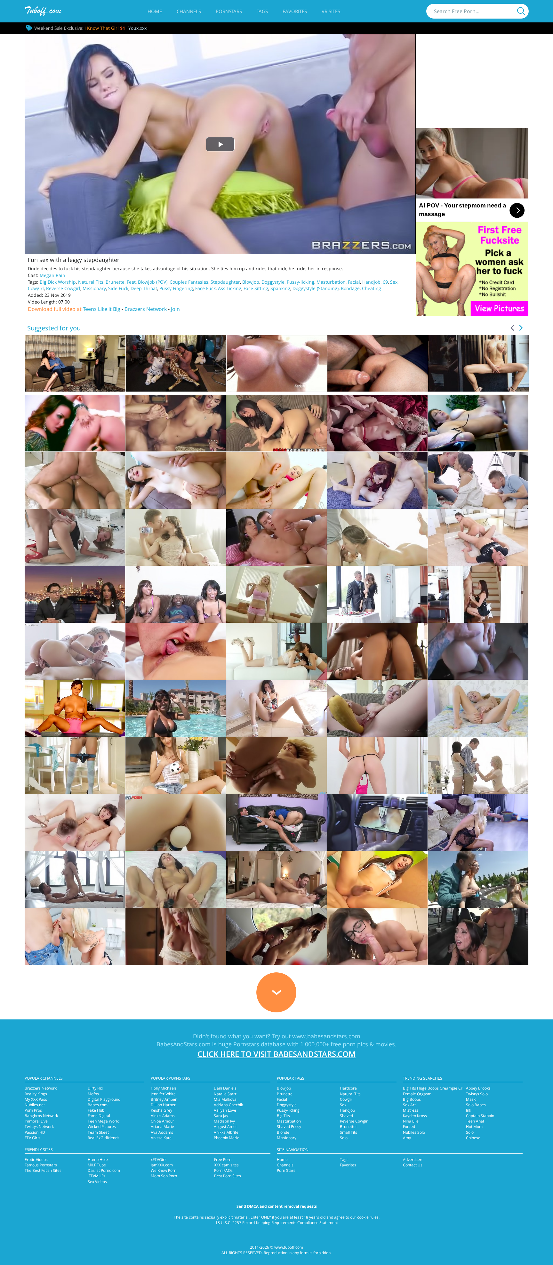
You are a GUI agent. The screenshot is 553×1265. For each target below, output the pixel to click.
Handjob (371, 282)
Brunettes (348, 1126)
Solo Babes (476, 1104)
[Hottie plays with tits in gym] (75, 708)
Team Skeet (98, 1132)
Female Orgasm (417, 1094)
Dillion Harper (163, 1104)
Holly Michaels (164, 1088)
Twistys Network (39, 1126)
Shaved (346, 1115)
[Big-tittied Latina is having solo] (175, 708)
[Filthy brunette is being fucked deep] (377, 822)
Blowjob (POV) (152, 282)
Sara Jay (221, 1115)
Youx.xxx (137, 28)
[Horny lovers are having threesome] (478, 879)
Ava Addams (162, 1132)
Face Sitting (256, 288)
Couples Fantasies (189, 282)
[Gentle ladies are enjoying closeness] (175, 936)
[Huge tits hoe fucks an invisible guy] (478, 822)
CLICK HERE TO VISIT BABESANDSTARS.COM (276, 1054)
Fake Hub (96, 1110)
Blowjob (250, 282)
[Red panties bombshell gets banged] (75, 936)
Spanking (280, 288)
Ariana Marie (162, 1126)
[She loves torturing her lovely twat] (175, 879)
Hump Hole (98, 1159)
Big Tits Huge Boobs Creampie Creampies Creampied (451, 1088)
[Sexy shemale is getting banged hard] (377, 879)
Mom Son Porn (164, 1176)
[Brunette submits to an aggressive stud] (175, 423)
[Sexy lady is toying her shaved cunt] (175, 822)
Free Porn (222, 1159)
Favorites (295, 11)
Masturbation (331, 282)
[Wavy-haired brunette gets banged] (75, 879)
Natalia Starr (225, 1094)
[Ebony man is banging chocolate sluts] (75, 594)
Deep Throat (144, 288)
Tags (262, 11)
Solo (344, 1137)
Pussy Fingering (176, 288)
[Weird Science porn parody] (377, 480)
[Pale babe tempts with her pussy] (175, 480)
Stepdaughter (225, 282)
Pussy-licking (300, 282)
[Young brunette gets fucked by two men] (478, 480)
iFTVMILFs (96, 1176)
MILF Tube (97, 1165)
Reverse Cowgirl (63, 288)
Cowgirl (36, 288)
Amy (407, 1137)
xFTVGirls (159, 1159)
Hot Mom (474, 1126)
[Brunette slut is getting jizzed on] (478, 537)
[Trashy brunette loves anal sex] (276, 822)
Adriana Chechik (228, 1104)
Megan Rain (52, 275)
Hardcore (348, 1088)
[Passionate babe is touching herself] (377, 708)
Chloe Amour (162, 1121)
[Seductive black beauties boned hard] (175, 594)
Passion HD (35, 1132)
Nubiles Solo (414, 1132)
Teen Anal (475, 1121)
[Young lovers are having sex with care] (175, 537)
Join (175, 308)
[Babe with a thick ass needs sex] (75, 651)
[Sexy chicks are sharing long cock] (478, 765)
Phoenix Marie (226, 1137)
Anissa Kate (161, 1137)
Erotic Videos (36, 1159)
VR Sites (331, 11)
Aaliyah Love (225, 1110)
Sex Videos (97, 1181)
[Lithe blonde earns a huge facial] (276, 480)
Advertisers (413, 1159)
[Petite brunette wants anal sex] (75, 822)
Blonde (283, 1132)
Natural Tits (90, 282)
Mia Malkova (225, 1099)
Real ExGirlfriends (103, 1137)
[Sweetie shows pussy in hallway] (377, 765)
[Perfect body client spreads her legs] (377, 537)
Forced (409, 1126)
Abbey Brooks (478, 1088)
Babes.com (98, 1104)
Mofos (93, 1094)
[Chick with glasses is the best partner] (377, 936)
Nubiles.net (35, 1104)
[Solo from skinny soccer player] (175, 765)
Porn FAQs (223, 1170)
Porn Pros (33, 1110)
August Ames (225, 1126)
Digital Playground (104, 1099)
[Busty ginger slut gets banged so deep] (175, 651)
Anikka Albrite (226, 1132)
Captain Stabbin (480, 1115)
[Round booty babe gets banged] (478, 651)
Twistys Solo (477, 1094)
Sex (393, 282)
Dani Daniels (225, 1088)
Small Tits (348, 1132)
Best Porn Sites (227, 1176)
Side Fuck (118, 288)
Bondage (350, 288)
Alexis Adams (163, 1115)
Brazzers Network (145, 308)
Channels (189, 11)
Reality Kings (36, 1094)
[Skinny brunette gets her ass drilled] (276, 537)
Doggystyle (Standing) (316, 288)
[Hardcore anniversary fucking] (377, 594)
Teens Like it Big (101, 308)
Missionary (94, 288)
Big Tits (283, 1115)
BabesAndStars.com (183, 1044)
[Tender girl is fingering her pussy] (276, 765)
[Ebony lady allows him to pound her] (75, 480)
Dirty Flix (95, 1088)
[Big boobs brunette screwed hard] (478, 423)
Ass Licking (229, 288)
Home (155, 11)
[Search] (521, 11)
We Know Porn (163, 1170)
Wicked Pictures (102, 1126)
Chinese (473, 1137)
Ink (468, 1110)
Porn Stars (286, 1170)
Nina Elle (411, 1121)
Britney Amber (164, 1099)
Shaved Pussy (289, 1126)
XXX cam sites (226, 1165)
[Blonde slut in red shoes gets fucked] (75, 537)
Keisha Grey (161, 1110)
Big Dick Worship (58, 282)
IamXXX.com (162, 1165)
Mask (471, 1099)
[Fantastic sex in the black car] (478, 936)
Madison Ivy (224, 1121)
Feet (131, 282)
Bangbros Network (41, 1115)
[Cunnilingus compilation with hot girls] (276, 423)
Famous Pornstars (41, 1165)
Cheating (371, 288)
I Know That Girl (104, 28)
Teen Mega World (103, 1121)
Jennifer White (163, 1094)
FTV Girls (32, 1137)
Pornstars (229, 11)
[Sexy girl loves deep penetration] (276, 936)
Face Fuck (205, 288)
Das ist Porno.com (104, 1170)
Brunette (115, 282)
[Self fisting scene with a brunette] (276, 708)
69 (385, 282)
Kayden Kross (415, 1115)
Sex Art (409, 1104)
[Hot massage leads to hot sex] (276, 594)
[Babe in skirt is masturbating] (75, 765)
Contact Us (412, 1165)
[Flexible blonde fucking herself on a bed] (478, 708)
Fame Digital (99, 1115)
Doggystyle (273, 282)
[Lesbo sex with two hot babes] (75, 423)
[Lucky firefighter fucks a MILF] (377, 423)
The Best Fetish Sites (43, 1170)
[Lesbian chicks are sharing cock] (276, 651)
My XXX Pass (36, 1099)
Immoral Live (36, 1121)
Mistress (410, 1110)
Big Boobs (412, 1099)
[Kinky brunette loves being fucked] (276, 879)
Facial (354, 282)
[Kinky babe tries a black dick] (377, 651)
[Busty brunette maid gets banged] (478, 594)
